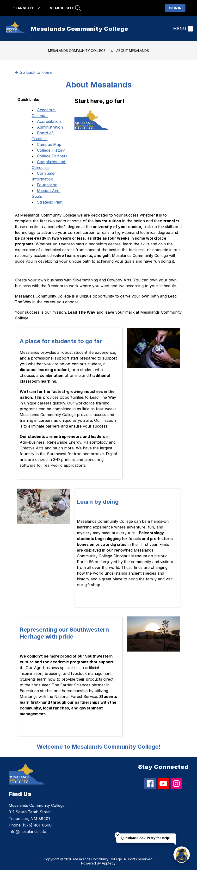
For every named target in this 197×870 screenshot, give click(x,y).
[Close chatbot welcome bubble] (118, 835)
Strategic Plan (49, 202)
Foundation (47, 184)
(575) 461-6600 (37, 825)
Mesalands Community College (76, 51)
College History (51, 150)
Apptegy (109, 863)
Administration (50, 127)
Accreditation (49, 121)
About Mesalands (132, 51)
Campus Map (49, 144)
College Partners (52, 156)
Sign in (175, 8)
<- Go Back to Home (33, 72)
